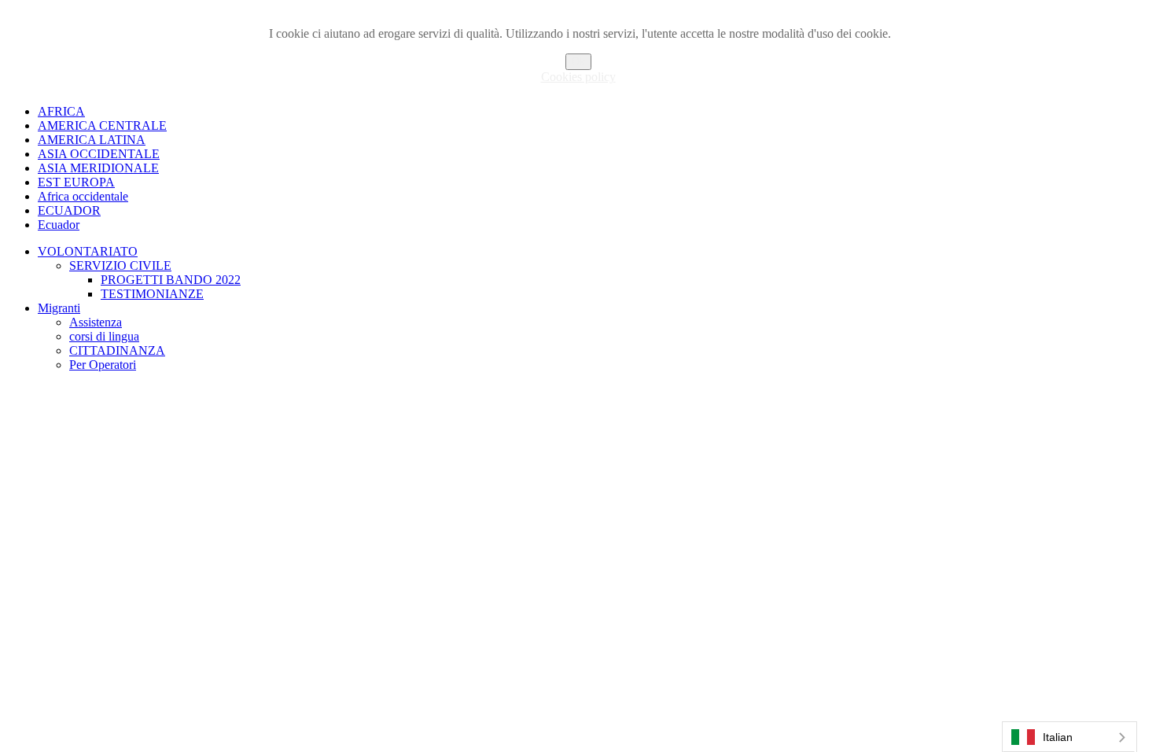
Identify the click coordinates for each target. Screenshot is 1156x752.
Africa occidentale (83, 196)
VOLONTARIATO (88, 251)
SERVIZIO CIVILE (120, 265)
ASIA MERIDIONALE (98, 168)
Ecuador (58, 224)
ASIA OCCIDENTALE (99, 153)
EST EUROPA (76, 182)
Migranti (59, 308)
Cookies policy (578, 76)
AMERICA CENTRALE (102, 125)
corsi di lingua (104, 336)
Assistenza (95, 322)
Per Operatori (102, 364)
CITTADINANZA (117, 350)
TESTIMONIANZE (152, 293)
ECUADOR (69, 210)
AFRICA (61, 111)
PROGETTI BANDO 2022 (171, 279)
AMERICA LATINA (91, 139)
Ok (578, 62)
